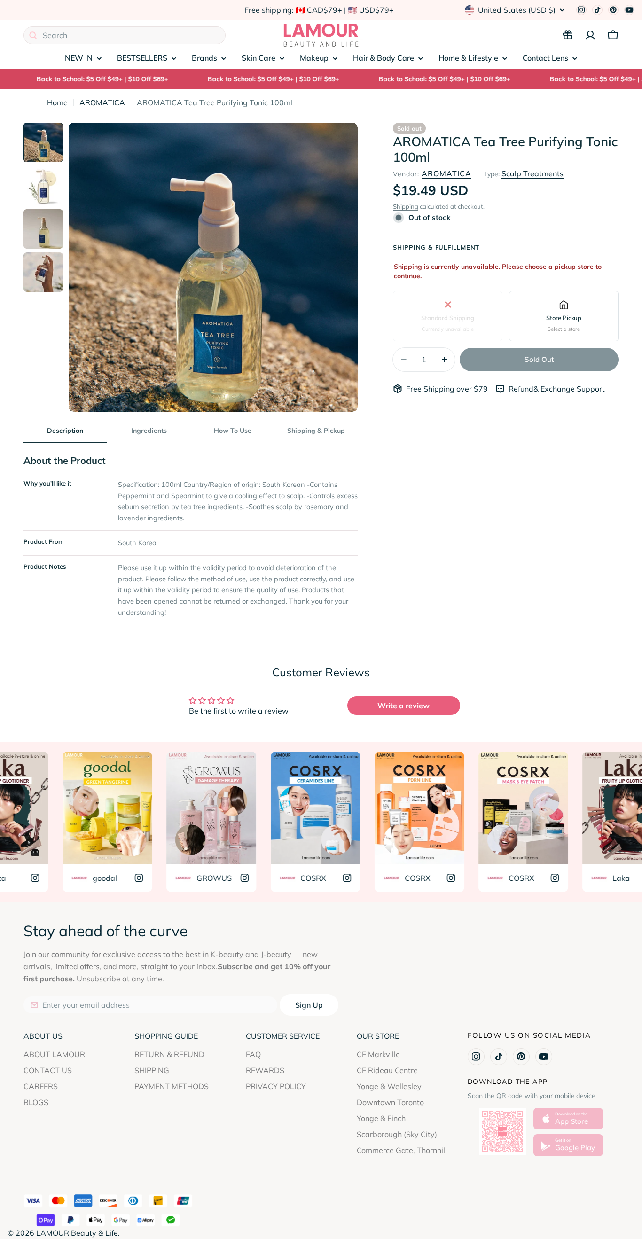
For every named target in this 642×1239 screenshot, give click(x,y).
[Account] (590, 35)
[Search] (33, 35)
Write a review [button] (403, 705)
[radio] (447, 316)
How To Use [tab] (232, 430)
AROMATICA (102, 102)
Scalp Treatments (532, 173)
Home (57, 102)
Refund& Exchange (543, 388)
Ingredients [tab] (149, 430)
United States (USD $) (517, 10)
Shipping (405, 206)
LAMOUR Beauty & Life (77, 1233)
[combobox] (124, 35)
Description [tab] (65, 430)
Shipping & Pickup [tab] (316, 430)
